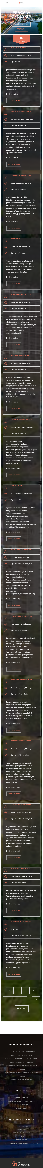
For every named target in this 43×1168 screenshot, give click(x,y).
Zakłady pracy (21, 1129)
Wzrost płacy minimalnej (21, 1079)
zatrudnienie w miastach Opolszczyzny (21, 1143)
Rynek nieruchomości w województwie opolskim (21, 1074)
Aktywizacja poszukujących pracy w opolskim (21, 1067)
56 (36, 1000)
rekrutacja (21, 1136)
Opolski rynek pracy (21, 1133)
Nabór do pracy (21, 1098)
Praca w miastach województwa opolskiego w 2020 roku (21, 1053)
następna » (22, 1009)
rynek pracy (21, 1108)
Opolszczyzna (21, 1126)
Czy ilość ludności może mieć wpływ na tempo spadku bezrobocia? (21, 1060)
